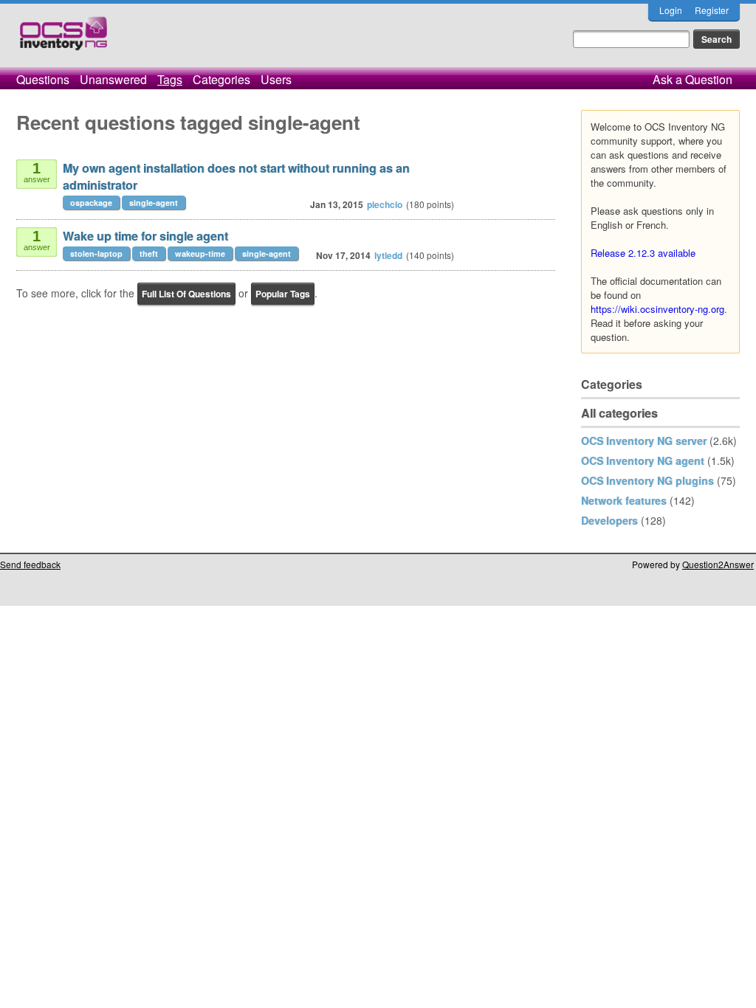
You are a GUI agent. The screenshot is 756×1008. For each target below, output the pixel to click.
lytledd (388, 255)
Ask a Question (692, 79)
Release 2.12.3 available (643, 253)
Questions (42, 79)
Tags (169, 79)
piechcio (384, 204)
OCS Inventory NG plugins (647, 480)
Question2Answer (718, 564)
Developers (609, 520)
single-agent (153, 202)
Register (712, 10)
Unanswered (113, 79)
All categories (619, 412)
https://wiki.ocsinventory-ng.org (657, 309)
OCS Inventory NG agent (642, 460)
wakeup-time (200, 253)
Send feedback (30, 564)
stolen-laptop (96, 253)
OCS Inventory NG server (644, 440)
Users (276, 79)
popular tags (282, 293)
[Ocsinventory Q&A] (63, 39)
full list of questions (186, 293)
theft (149, 253)
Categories (221, 79)
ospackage (91, 202)
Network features (624, 500)
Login (670, 10)
